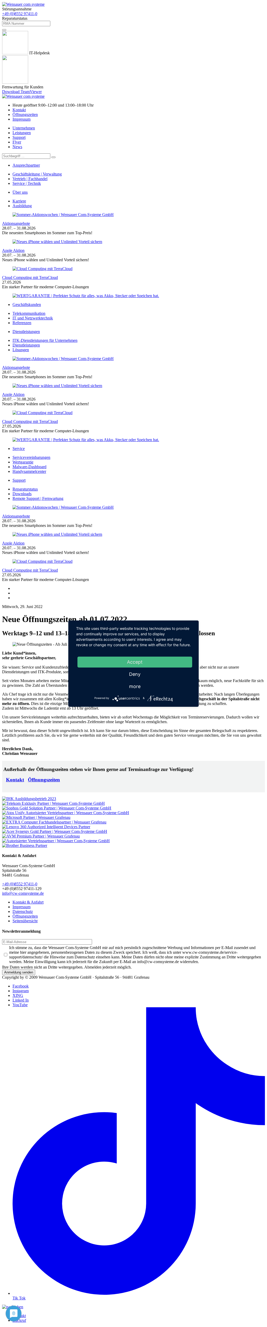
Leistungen (22, 132)
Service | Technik (27, 183)
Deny (135, 674)
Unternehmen (24, 128)
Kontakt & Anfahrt (28, 902)
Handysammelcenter (29, 471)
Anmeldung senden (18, 972)
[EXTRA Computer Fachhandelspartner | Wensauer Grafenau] (54, 822)
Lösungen (21, 350)
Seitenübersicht (25, 921)
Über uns (20, 192)
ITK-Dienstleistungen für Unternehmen (45, 340)
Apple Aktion (13, 250)
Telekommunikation (29, 313)
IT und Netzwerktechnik (33, 318)
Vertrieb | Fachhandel (30, 179)
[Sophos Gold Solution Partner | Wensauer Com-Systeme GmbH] (56, 808)
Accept (135, 662)
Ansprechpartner (26, 165)
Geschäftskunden (27, 304)
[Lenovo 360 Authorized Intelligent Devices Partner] (46, 827)
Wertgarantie (23, 462)
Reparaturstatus (25, 489)
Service (19, 448)
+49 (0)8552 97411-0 (19, 13)
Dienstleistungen (26, 331)
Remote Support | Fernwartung (38, 498)
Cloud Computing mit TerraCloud (30, 277)
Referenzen (22, 323)
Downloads (22, 494)
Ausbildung (22, 206)
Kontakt (19, 110)
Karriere (19, 201)
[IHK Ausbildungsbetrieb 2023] (29, 798)
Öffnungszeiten (25, 114)
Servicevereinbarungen (31, 457)
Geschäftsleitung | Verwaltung (37, 174)
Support (19, 137)
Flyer (17, 142)
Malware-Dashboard (29, 467)
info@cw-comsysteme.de (23, 893)
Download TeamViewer (22, 91)
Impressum (22, 119)
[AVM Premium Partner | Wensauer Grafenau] (41, 836)
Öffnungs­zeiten (44, 779)
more (135, 686)
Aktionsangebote (16, 223)
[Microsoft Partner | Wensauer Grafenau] (36, 817)
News (17, 147)
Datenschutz (23, 911)
